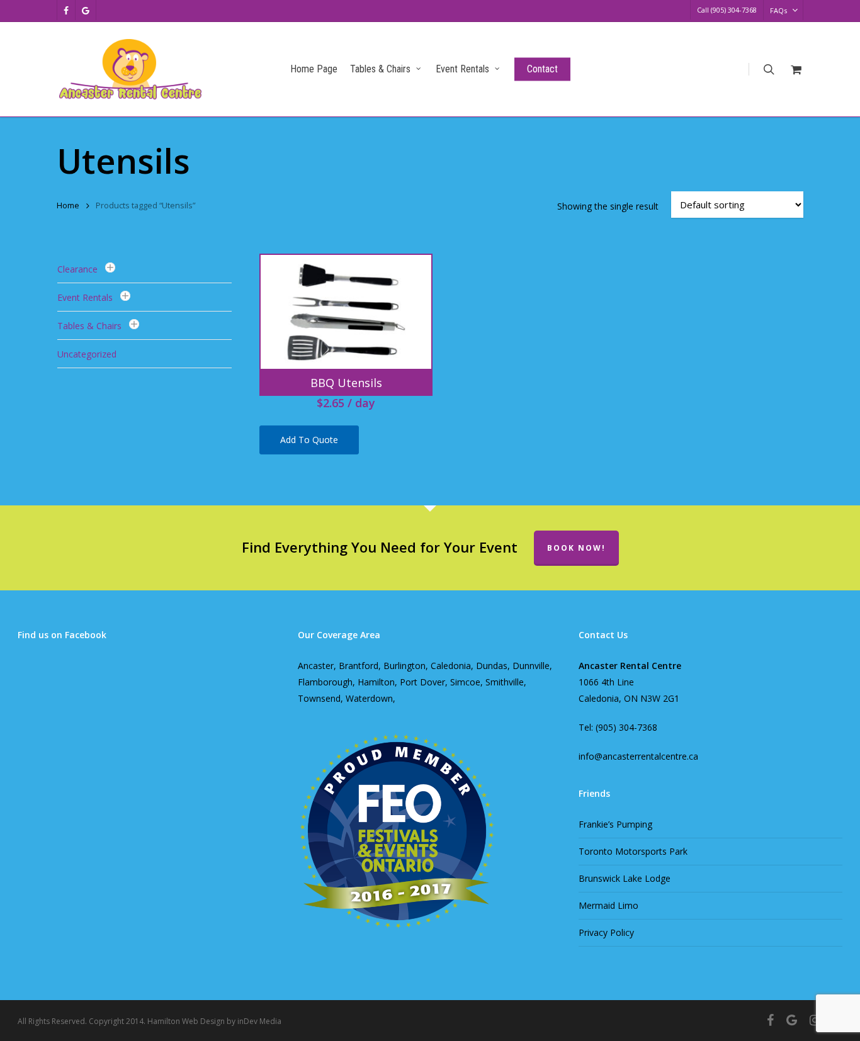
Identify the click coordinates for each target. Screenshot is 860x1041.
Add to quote (309, 440)
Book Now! (576, 548)
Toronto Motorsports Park (633, 851)
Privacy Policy (606, 932)
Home (68, 205)
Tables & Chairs (89, 326)
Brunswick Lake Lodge (624, 878)
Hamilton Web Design (186, 1021)
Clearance (77, 269)
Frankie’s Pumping (615, 824)
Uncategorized (86, 354)
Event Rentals (85, 297)
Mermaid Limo (608, 905)
